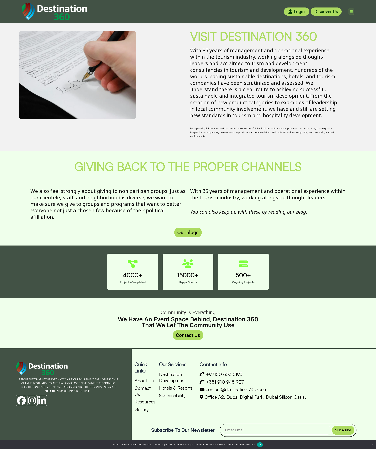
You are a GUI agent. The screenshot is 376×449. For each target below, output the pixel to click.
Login (299, 11)
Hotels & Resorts (176, 388)
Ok (260, 444)
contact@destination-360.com (235, 389)
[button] (351, 12)
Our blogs (188, 232)
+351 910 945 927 (224, 382)
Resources (145, 402)
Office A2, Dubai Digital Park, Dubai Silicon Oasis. (254, 397)
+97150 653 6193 (223, 374)
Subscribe (343, 430)
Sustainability (172, 395)
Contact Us (188, 335)
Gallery (142, 409)
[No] (372, 444)
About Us (144, 380)
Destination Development (172, 377)
